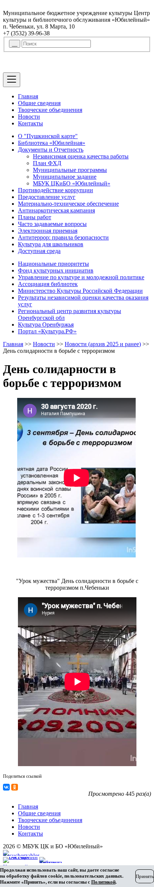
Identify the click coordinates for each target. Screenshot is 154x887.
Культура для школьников (50, 244)
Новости (29, 116)
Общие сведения (39, 103)
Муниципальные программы (70, 170)
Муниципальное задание (64, 176)
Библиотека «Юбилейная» (51, 143)
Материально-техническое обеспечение (68, 203)
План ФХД (47, 163)
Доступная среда (39, 251)
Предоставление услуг (47, 197)
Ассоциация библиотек (48, 284)
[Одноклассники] (14, 787)
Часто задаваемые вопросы (52, 224)
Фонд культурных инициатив (55, 270)
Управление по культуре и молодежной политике (81, 277)
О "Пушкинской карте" (48, 136)
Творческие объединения (50, 110)
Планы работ (34, 217)
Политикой (103, 882)
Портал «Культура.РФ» (47, 331)
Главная (28, 96)
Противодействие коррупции (55, 190)
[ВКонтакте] (6, 787)
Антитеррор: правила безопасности (63, 237)
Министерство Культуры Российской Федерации (80, 291)
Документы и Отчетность (50, 149)
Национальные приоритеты (53, 264)
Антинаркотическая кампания (56, 210)
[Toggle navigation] (11, 79)
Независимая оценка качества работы (81, 156)
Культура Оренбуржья (46, 324)
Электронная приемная (47, 230)
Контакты (30, 123)
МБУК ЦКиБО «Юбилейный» (71, 183)
